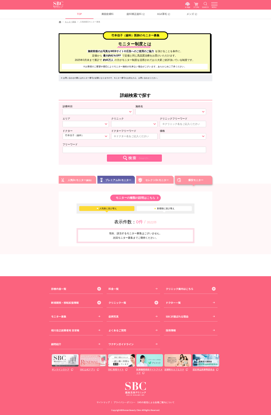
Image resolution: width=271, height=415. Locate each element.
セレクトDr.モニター (157, 180)
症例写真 (114, 316)
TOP (79, 14)
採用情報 (171, 330)
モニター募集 (70, 22)
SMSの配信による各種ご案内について (156, 402)
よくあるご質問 (117, 330)
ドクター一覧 (173, 302)
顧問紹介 (56, 344)
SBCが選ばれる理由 (177, 316)
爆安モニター (195, 180)
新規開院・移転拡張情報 (65, 302)
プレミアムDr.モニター (118, 180)
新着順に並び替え (164, 208)
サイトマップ (103, 402)
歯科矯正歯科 (134, 14)
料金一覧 (114, 289)
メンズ (190, 14)
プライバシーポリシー (125, 402)
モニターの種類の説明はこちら (135, 197)
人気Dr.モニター (77, 180)
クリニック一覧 (117, 302)
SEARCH (205, 7)
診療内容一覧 (58, 289)
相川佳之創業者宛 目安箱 (65, 330)
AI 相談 (187, 7)
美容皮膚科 (107, 14)
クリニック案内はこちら (179, 289)
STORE (196, 7)
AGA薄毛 (162, 14)
